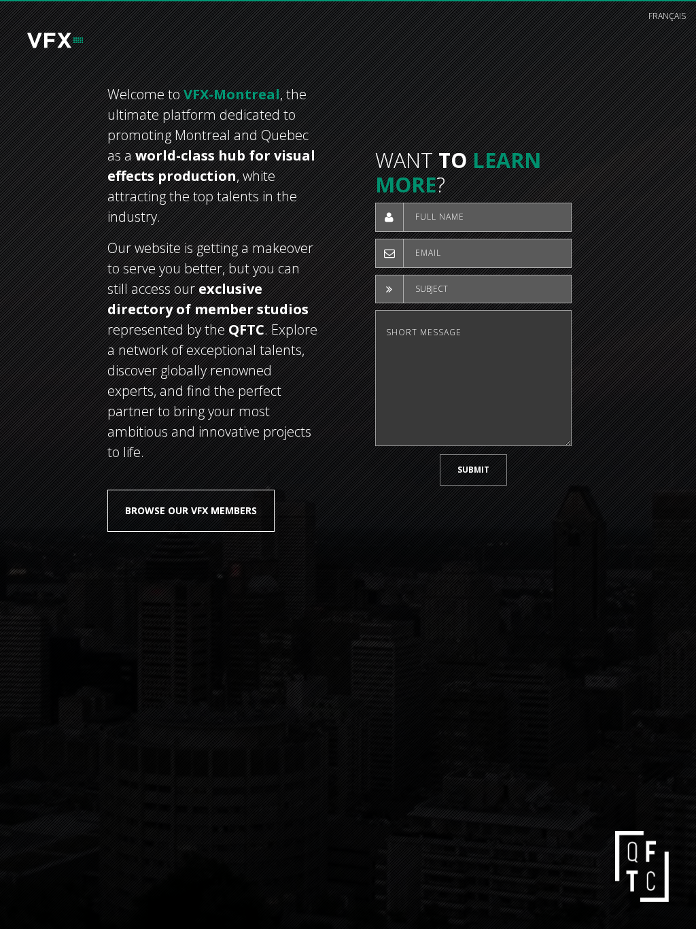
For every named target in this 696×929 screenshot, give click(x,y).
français (667, 16)
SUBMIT (473, 469)
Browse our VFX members (191, 510)
